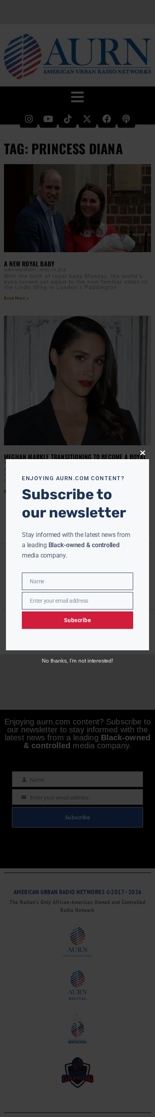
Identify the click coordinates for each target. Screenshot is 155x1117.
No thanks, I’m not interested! (77, 660)
